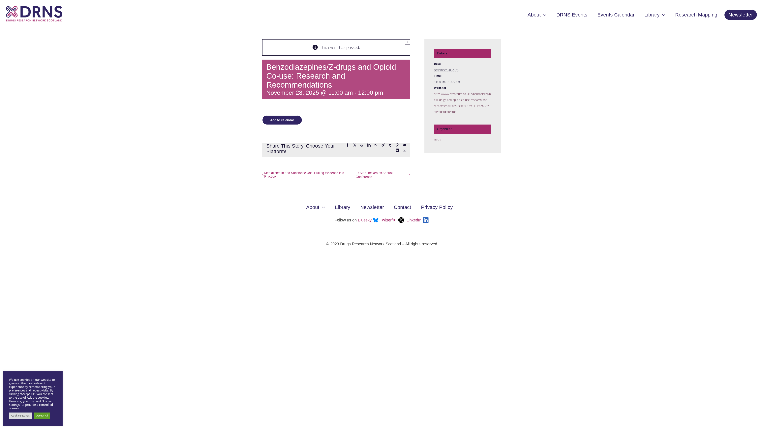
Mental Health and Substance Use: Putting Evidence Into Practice (304, 174)
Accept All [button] (42, 415)
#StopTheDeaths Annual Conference (374, 175)
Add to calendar (282, 120)
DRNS (437, 140)
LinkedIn (414, 220)
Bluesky (365, 220)
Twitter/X (387, 220)
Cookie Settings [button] (20, 415)
